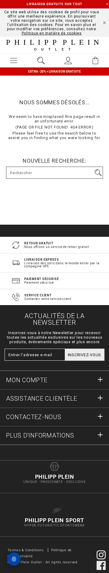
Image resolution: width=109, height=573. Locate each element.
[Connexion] (68, 60)
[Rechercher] (40, 60)
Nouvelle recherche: (54, 161)
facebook (101, 565)
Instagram (101, 554)
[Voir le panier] (95, 60)
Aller (98, 173)
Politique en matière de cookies (52, 33)
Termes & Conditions (26, 550)
